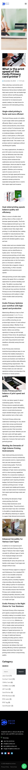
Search (5, 666)
